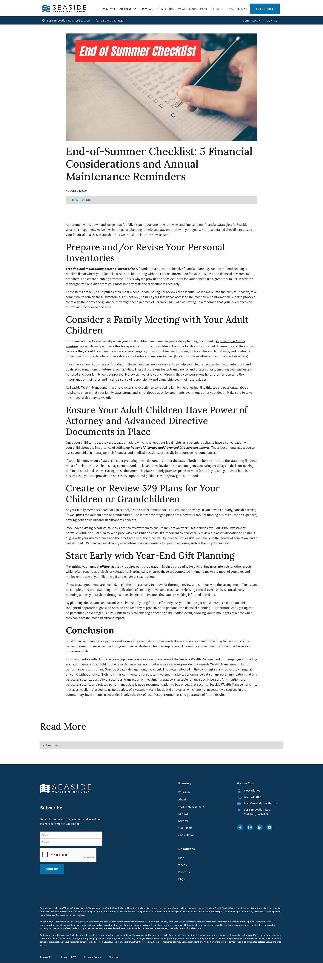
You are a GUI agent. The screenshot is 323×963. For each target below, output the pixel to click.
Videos (182, 865)
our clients (165, 9)
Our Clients (185, 828)
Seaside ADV (68, 957)
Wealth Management (191, 806)
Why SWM (184, 792)
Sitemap (114, 957)
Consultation (186, 835)
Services (183, 821)
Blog (181, 858)
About (182, 799)
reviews (147, 9)
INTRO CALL (265, 9)
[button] (128, 9)
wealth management (192, 9)
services (217, 9)
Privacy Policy (92, 957)
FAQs (181, 879)
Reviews (183, 813)
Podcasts (184, 872)
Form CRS (46, 957)
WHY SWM (108, 9)
